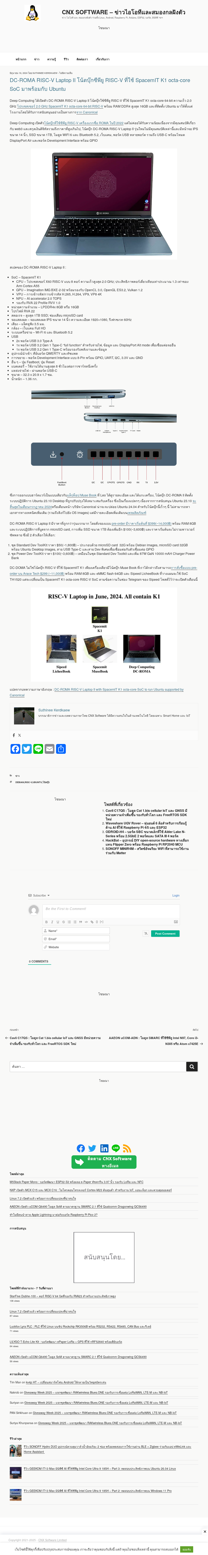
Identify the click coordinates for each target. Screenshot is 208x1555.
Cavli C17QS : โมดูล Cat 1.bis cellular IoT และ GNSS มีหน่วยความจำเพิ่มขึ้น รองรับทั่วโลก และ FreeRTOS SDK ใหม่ (146, 814)
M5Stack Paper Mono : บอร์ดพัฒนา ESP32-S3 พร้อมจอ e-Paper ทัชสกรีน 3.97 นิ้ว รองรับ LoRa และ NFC (76, 1182)
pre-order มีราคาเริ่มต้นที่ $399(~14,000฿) (141, 523)
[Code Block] (86, 922)
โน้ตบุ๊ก (46, 782)
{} (97, 921)
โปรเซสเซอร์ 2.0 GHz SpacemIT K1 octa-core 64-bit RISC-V (60, 106)
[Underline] (58, 922)
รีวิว (66, 59)
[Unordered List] (75, 922)
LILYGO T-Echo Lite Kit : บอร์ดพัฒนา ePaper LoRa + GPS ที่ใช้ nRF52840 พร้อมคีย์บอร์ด (66, 1342)
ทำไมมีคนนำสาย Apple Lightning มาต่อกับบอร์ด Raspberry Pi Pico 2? (54, 1215)
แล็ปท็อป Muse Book (81, 495)
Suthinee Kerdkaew (44, 73)
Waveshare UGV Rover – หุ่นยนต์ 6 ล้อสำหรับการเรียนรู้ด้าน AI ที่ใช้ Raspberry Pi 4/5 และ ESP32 (146, 825)
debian (19, 782)
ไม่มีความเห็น (66, 73)
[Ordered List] (69, 922)
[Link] (92, 922)
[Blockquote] (80, 922)
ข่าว (36, 59)
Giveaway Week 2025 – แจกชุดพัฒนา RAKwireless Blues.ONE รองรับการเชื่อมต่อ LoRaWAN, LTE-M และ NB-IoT (96, 1392)
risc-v (28, 782)
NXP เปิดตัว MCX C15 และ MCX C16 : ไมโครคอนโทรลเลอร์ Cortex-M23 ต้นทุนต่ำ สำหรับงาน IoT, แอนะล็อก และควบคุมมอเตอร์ (91, 1190)
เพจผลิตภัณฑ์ (136, 512)
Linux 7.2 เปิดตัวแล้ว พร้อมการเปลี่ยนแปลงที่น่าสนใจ (43, 1198)
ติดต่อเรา (82, 59)
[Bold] (46, 922)
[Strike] (63, 922)
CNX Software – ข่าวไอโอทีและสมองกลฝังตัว (123, 12)
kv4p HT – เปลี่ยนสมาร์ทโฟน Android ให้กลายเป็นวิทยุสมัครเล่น (66, 1382)
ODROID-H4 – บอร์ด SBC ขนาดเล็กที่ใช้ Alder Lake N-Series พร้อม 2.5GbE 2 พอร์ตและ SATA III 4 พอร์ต (145, 833)
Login (176, 895)
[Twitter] (19, 735)
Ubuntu (37, 782)
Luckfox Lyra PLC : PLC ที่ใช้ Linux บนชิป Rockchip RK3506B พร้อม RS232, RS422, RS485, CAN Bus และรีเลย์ (80, 1326)
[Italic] (52, 922)
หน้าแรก (21, 59)
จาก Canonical (87, 112)
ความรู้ (51, 59)
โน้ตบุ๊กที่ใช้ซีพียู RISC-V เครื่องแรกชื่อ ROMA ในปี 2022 (84, 123)
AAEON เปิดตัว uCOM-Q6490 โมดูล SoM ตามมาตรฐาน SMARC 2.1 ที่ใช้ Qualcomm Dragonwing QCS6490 (78, 1206)
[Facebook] (14, 735)
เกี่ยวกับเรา (102, 59)
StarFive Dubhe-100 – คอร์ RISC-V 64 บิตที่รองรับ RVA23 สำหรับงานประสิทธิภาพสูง (63, 1296)
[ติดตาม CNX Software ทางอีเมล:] (104, 1162)
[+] (101, 921)
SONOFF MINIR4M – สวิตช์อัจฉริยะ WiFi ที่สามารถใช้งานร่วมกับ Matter (147, 850)
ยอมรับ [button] (187, 1549)
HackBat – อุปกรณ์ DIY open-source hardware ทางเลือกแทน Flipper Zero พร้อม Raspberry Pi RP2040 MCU (147, 842)
